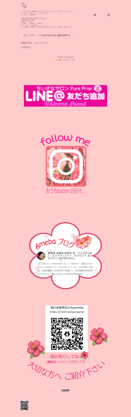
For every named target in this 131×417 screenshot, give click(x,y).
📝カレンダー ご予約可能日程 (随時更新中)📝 (47, 35)
